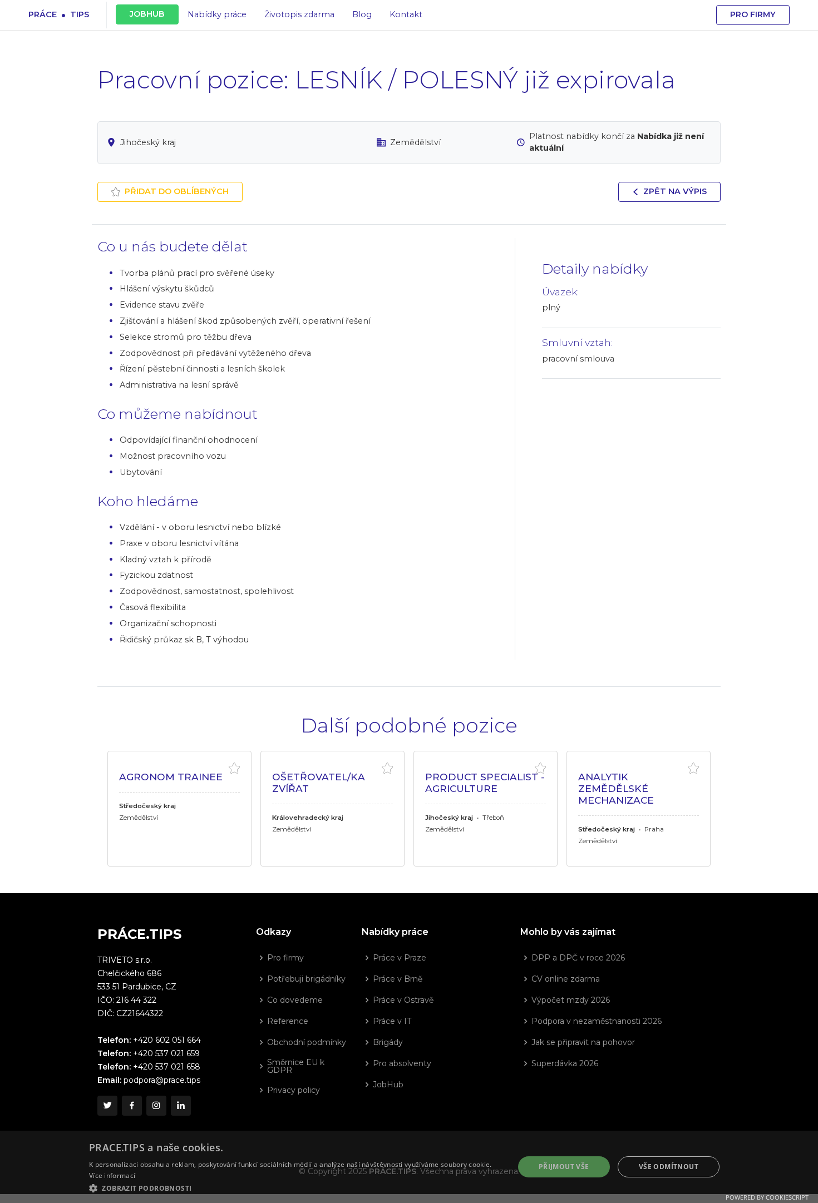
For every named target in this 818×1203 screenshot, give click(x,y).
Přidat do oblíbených (177, 191)
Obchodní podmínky (306, 1042)
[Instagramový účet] (156, 1106)
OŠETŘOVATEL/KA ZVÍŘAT (318, 782)
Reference (287, 1021)
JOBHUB (147, 14)
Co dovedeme (295, 1000)
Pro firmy (753, 14)
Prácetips (58, 14)
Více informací (112, 1175)
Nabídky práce (217, 14)
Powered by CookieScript (767, 1197)
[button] (295, 1188)
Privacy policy (293, 1090)
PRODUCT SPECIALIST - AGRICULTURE (485, 782)
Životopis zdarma (299, 14)
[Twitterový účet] (107, 1106)
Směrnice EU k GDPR (295, 1066)
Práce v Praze (399, 958)
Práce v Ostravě (403, 1000)
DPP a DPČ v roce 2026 (578, 958)
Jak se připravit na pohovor (583, 1042)
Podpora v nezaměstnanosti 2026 (596, 1021)
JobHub (388, 1084)
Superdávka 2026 (564, 1063)
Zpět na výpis (675, 191)
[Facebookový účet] (132, 1106)
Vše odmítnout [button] (668, 1166)
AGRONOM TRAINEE (171, 777)
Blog (362, 14)
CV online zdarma (565, 979)
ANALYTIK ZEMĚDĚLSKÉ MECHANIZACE (616, 788)
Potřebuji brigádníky (306, 979)
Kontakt (406, 14)
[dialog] (409, 1167)
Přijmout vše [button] (564, 1166)
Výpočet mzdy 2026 (570, 1000)
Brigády (388, 1042)
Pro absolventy (402, 1063)
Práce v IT (392, 1021)
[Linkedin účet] (181, 1106)
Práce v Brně (397, 979)
